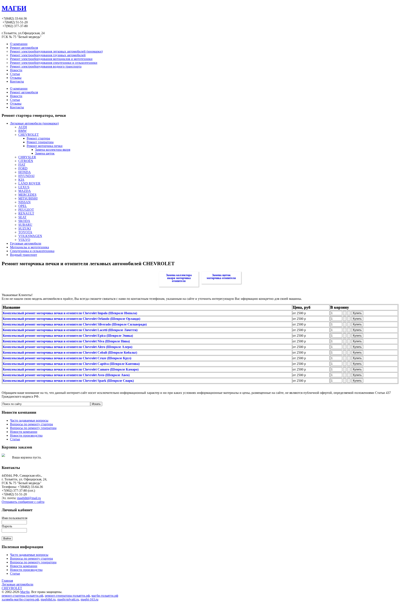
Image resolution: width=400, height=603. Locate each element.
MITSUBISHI (28, 198)
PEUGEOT (26, 209)
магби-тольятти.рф (104, 595)
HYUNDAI (26, 176)
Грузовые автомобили (25, 243)
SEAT (22, 217)
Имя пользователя (14, 518)
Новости (16, 96)
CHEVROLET (28, 134)
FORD (23, 168)
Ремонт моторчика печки (44, 146)
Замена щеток (45, 153)
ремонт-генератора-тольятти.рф (67, 595)
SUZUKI (24, 228)
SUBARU (25, 224)
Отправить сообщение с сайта (23, 502)
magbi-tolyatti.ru (68, 599)
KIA (21, 179)
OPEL (22, 206)
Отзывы (15, 103)
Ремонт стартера (38, 138)
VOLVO (24, 239)
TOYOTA (25, 232)
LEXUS (23, 187)
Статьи (15, 100)
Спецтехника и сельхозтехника (32, 251)
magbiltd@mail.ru (29, 498)
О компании (19, 88)
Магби (25, 592)
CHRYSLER (27, 157)
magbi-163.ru (89, 599)
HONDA (24, 172)
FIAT (21, 164)
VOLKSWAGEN (30, 236)
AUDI (22, 127)
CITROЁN (25, 161)
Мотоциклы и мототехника (29, 247)
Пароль (7, 526)
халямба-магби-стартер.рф (20, 599)
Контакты (17, 107)
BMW (22, 131)
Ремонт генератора (40, 142)
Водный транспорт (23, 254)
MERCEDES (27, 194)
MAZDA (24, 191)
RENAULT (26, 213)
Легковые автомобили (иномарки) (34, 123)
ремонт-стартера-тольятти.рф (22, 595)
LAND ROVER (29, 183)
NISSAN (24, 202)
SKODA (24, 221)
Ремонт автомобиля (24, 92)
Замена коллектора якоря (52, 149)
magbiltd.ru (48, 599)
